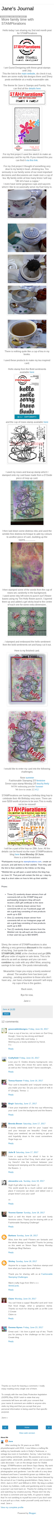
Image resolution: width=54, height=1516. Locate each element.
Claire (11, 1299)
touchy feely (43, 783)
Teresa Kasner (15, 1080)
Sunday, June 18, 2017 (33, 1181)
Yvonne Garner (15, 1212)
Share (6, 1014)
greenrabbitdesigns (18, 1029)
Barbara (12, 1235)
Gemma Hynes (15, 1327)
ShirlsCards (13, 1286)
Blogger (32, 1513)
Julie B (11, 1152)
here (32, 372)
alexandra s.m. (15, 1181)
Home (27, 1427)
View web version (27, 1433)
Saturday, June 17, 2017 (26, 1103)
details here (35, 88)
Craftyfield (13, 1058)
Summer (39, 786)
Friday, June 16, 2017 (38, 1029)
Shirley (11, 1261)
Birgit (11, 1103)
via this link (32, 160)
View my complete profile (12, 1507)
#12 (37, 789)
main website (28, 73)
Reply (11, 1049)
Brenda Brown (15, 1123)
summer (30, 777)
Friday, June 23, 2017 (33, 1327)
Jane (10, 1441)
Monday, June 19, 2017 (25, 1299)
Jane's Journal (17, 8)
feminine (40, 780)
